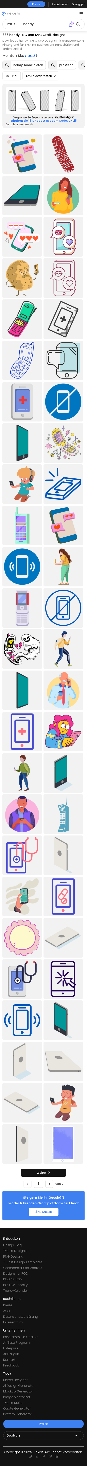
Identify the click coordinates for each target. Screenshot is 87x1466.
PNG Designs (13, 1256)
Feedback (11, 1365)
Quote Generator (17, 1408)
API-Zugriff (11, 1354)
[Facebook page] (36, 1456)
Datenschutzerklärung (20, 1316)
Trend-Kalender (15, 1290)
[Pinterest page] (43, 1456)
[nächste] (49, 1184)
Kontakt (9, 1359)
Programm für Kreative (20, 1337)
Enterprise (11, 1348)
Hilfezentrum (13, 1322)
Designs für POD (15, 1273)
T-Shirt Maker (13, 1402)
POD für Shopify (15, 1285)
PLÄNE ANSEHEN (43, 1212)
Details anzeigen (17, 124)
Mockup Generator (18, 1391)
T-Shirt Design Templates (22, 1262)
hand (30, 55)
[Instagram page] (30, 1456)
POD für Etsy (12, 1279)
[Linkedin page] (56, 1456)
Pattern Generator (17, 1414)
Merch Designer (15, 1380)
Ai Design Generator (19, 1385)
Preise (7, 1305)
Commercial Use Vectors (22, 1268)
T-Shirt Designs (15, 1250)
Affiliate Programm (17, 1342)
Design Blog (12, 1245)
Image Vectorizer (16, 1397)
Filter (14, 76)
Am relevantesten (39, 76)
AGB (6, 1311)
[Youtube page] (50, 1456)
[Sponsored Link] (43, 100)
